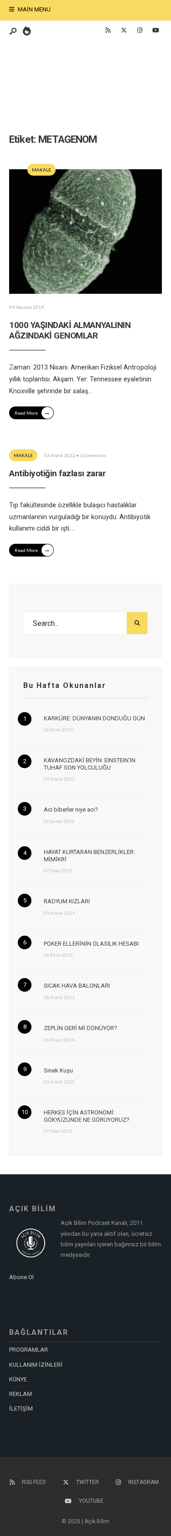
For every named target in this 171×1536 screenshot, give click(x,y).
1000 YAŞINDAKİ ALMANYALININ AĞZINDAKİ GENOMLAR (69, 330)
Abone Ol (21, 1277)
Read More (32, 412)
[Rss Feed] (107, 30)
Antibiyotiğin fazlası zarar (57, 473)
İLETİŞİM (21, 1408)
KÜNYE (18, 1379)
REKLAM (20, 1393)
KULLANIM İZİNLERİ (35, 1364)
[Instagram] (139, 30)
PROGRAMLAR (28, 1349)
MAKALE (41, 169)
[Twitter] (123, 30)
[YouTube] (155, 30)
